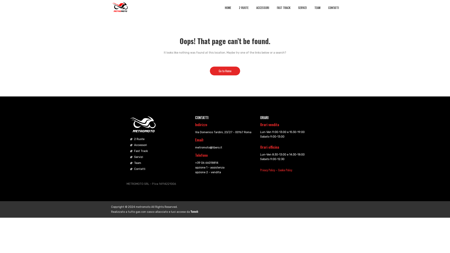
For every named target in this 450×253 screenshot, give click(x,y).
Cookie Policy (285, 170)
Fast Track (283, 8)
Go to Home (225, 71)
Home (228, 8)
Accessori (262, 8)
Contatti (333, 8)
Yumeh (194, 211)
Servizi (302, 8)
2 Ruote (244, 8)
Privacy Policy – (269, 170)
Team (317, 8)
